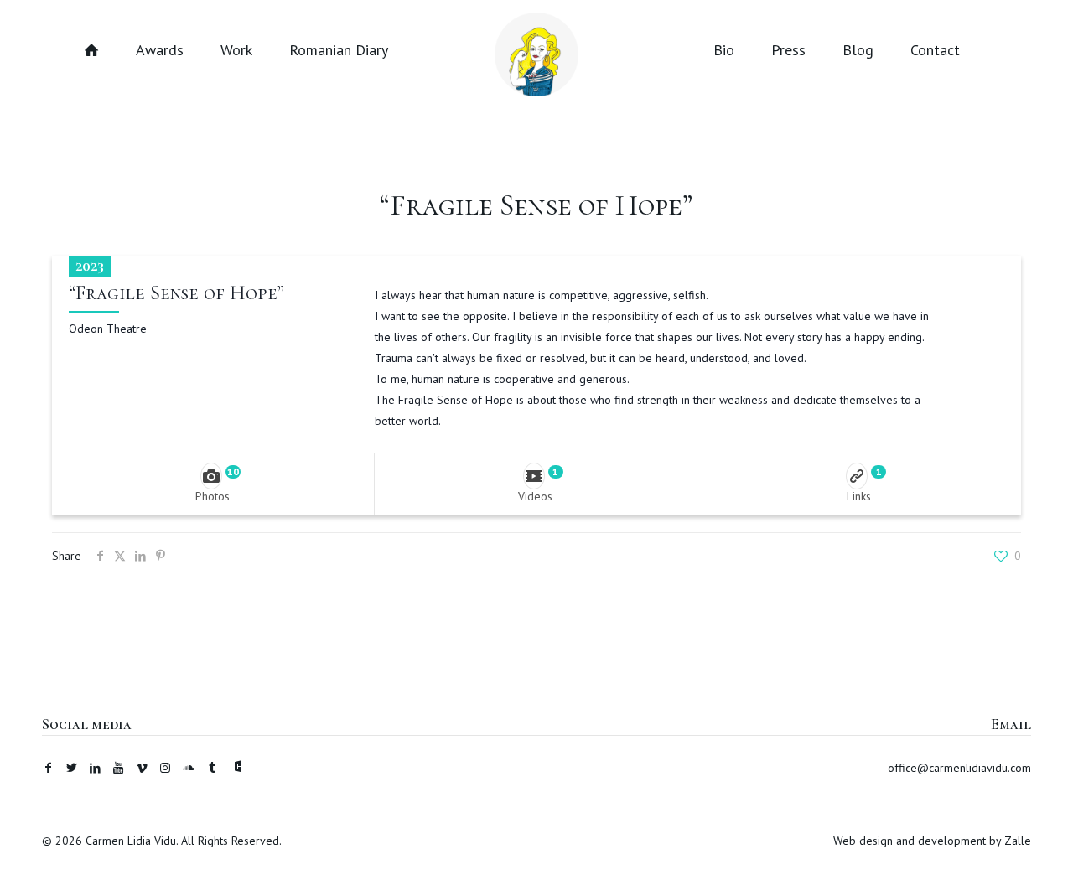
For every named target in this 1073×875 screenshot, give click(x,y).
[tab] (213, 484)
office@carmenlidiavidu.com (959, 767)
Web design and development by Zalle (932, 840)
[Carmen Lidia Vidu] (536, 48)
